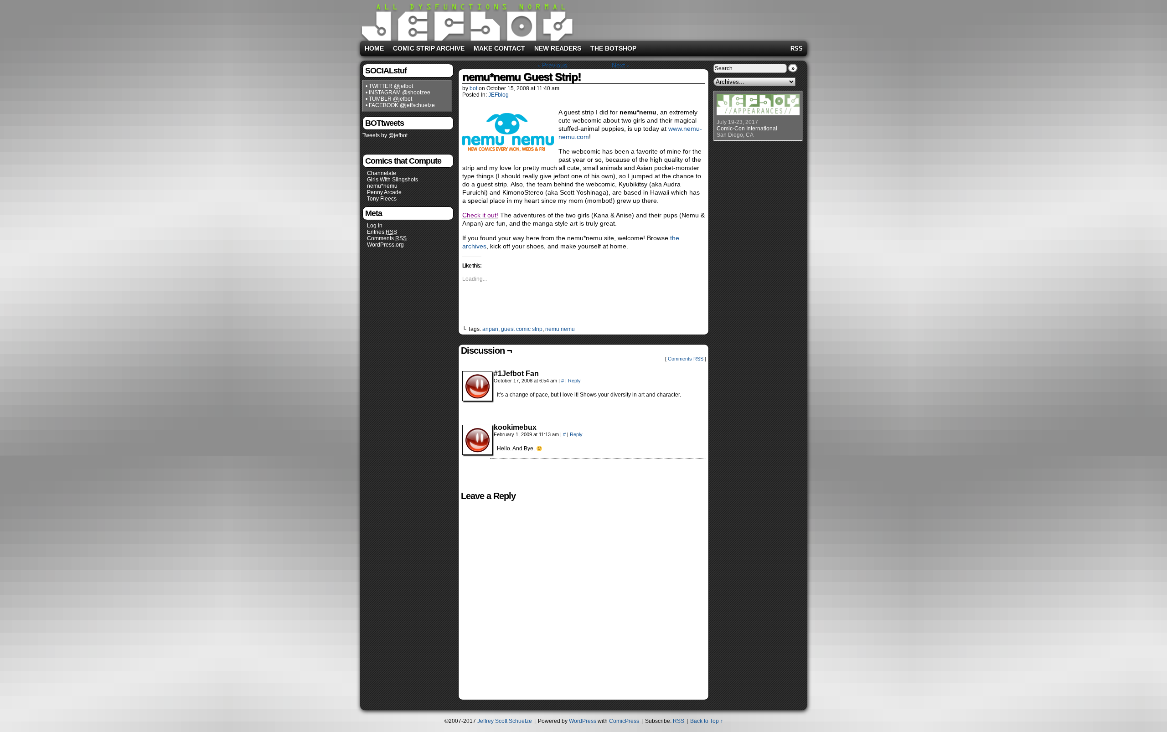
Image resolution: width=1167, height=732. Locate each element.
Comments (387, 238)
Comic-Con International (747, 128)
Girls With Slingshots (392, 179)
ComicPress (624, 721)
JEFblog (498, 95)
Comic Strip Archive (429, 48)
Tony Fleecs (382, 199)
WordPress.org (385, 245)
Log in (374, 225)
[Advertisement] (690, 18)
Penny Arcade (384, 192)
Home (374, 48)
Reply (574, 380)
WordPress (582, 721)
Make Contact (499, 48)
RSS (796, 48)
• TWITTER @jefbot (389, 86)
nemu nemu (560, 329)
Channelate (381, 173)
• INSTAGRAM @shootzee (398, 92)
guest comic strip (521, 329)
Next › (620, 65)
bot (473, 88)
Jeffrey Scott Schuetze (504, 721)
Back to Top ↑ (706, 721)
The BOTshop (613, 48)
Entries (382, 232)
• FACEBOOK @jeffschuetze (400, 105)
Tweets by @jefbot (385, 135)
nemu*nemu (382, 186)
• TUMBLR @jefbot (389, 99)
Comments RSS (685, 358)
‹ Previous (552, 65)
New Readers (557, 48)
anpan (490, 329)
